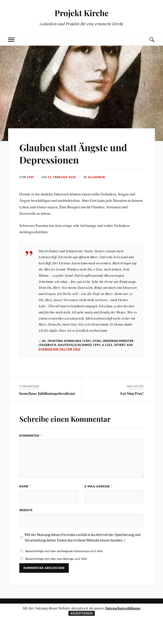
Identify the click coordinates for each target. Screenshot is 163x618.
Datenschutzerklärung (123, 608)
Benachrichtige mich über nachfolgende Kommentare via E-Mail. (64, 551)
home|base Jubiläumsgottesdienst (47, 393)
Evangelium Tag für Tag (59, 349)
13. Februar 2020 (62, 177)
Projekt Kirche (82, 12)
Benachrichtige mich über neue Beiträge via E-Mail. (56, 558)
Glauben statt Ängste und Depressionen (73, 153)
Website (26, 510)
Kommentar (30, 435)
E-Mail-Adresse (98, 486)
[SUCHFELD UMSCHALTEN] (152, 39)
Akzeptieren (81, 613)
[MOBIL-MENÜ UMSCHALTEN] (11, 39)
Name (25, 486)
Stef (30, 177)
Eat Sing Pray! (132, 393)
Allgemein (96, 177)
